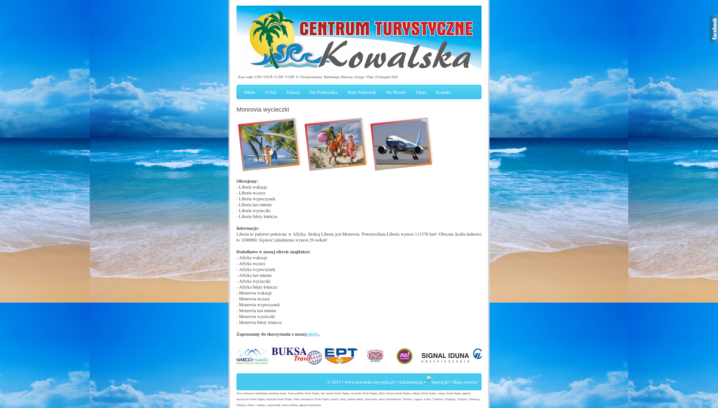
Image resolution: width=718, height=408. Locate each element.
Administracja (410, 382)
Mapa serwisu (465, 382)
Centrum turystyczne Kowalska (359, 40)
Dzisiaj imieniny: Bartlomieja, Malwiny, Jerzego (332, 77)
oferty (313, 334)
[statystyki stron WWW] (438, 382)
